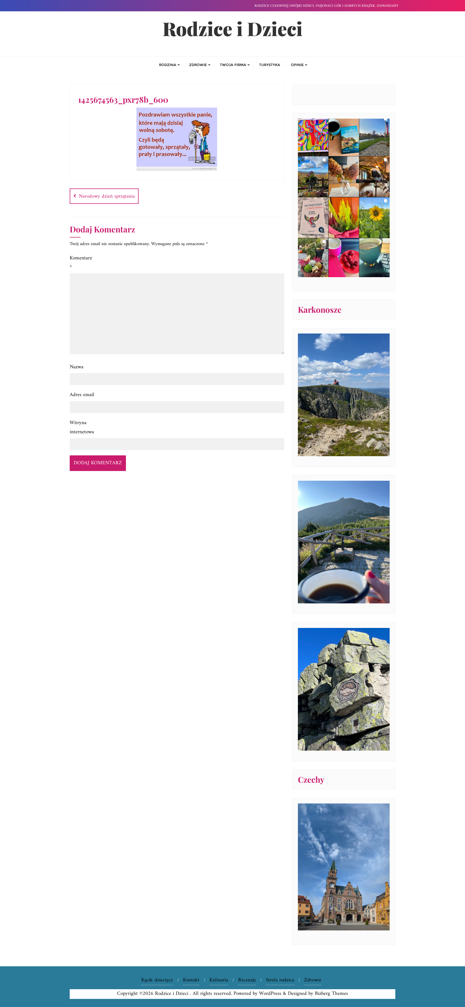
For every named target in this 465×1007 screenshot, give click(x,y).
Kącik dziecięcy (157, 980)
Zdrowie (312, 980)
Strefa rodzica (280, 980)
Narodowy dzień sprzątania (107, 196)
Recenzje (247, 980)
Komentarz (81, 263)
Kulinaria (218, 980)
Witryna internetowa (82, 427)
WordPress (270, 993)
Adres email (82, 394)
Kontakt (191, 980)
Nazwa (76, 367)
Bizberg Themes (331, 993)
